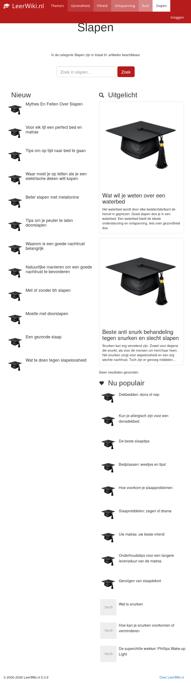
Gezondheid (80, 5)
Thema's (57, 5)
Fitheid (102, 5)
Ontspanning (125, 5)
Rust (145, 5)
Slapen (161, 5)
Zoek (126, 72)
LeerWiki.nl (27, 6)
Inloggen (177, 17)
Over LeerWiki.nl (172, 677)
